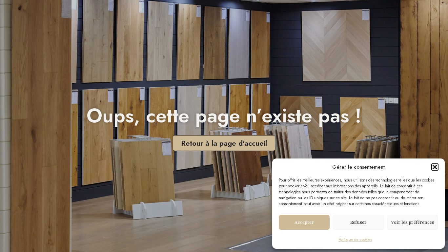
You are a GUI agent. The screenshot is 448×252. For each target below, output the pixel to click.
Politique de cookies (355, 239)
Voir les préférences (412, 222)
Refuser (358, 222)
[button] (435, 167)
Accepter (304, 222)
